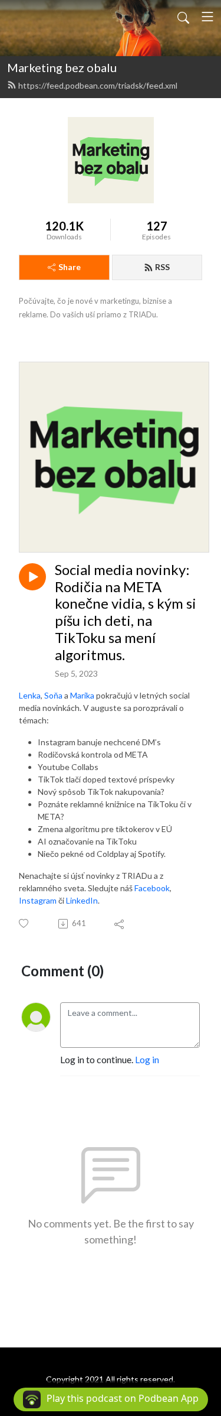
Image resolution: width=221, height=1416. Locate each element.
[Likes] (24, 923)
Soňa (53, 695)
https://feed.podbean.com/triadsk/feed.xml (97, 85)
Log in (147, 1059)
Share (69, 267)
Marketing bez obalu (62, 67)
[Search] (183, 16)
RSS (162, 267)
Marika (82, 695)
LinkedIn (82, 900)
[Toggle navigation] (207, 16)
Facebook (152, 888)
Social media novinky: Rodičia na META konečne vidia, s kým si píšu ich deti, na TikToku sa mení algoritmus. (125, 612)
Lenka (30, 695)
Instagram (38, 900)
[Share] (120, 923)
